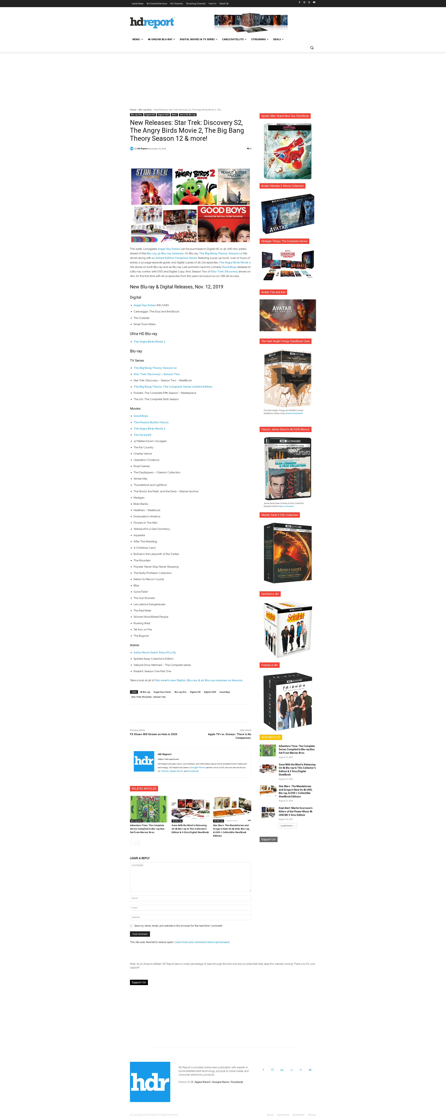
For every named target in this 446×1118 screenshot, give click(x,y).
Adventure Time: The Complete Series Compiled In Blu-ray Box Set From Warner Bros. (147, 829)
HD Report (142, 148)
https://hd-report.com (168, 759)
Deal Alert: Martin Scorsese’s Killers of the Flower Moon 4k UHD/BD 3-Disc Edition (296, 811)
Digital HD (150, 114)
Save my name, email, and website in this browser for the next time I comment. (178, 925)
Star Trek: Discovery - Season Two (148, 696)
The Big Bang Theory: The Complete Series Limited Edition (173, 386)
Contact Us (283, 1114)
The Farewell (142, 434)
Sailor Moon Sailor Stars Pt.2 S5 (155, 652)
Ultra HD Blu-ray (187, 114)
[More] (221, 157)
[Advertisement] (223, 78)
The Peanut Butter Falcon (151, 422)
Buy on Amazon (286, 506)
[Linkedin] (281, 1070)
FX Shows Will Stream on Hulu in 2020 (153, 734)
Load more (287, 825)
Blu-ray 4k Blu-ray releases (165, 253)
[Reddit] (291, 1070)
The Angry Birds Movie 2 (235, 262)
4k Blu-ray (145, 692)
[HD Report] (152, 23)
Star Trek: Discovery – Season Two (157, 374)
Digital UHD (163, 114)
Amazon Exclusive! (294, 413)
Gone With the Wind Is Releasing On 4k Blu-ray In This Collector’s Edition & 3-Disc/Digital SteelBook (190, 829)
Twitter (165, 771)
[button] (312, 47)
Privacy (312, 1114)
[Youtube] (314, 3)
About (270, 1114)
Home (133, 109)
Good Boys (229, 267)
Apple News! (202, 1082)
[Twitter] (309, 3)
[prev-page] (132, 843)
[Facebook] (300, 3)
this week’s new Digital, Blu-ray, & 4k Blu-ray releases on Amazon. (199, 680)
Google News (197, 767)
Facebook (193, 771)
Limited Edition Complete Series (175, 258)
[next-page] (138, 843)
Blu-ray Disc (145, 109)
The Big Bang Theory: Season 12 (220, 253)
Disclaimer (299, 1114)
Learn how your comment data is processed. (202, 942)
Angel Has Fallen (169, 248)
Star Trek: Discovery (224, 271)
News (174, 114)
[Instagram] (304, 3)
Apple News (176, 771)
